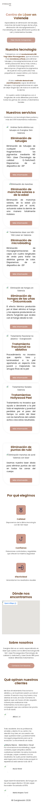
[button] (38, 4)
